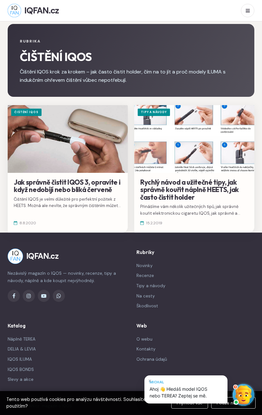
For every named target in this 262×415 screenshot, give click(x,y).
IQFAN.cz (41, 10)
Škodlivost (147, 306)
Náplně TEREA (21, 339)
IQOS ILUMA (20, 359)
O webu (144, 339)
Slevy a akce (21, 379)
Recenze (145, 275)
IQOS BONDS (21, 369)
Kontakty (146, 349)
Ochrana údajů (151, 359)
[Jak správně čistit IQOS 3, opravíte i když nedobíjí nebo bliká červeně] (68, 169)
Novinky (144, 265)
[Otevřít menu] (247, 10)
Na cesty (145, 296)
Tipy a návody (151, 285)
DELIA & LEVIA (22, 349)
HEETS (20, 205)
